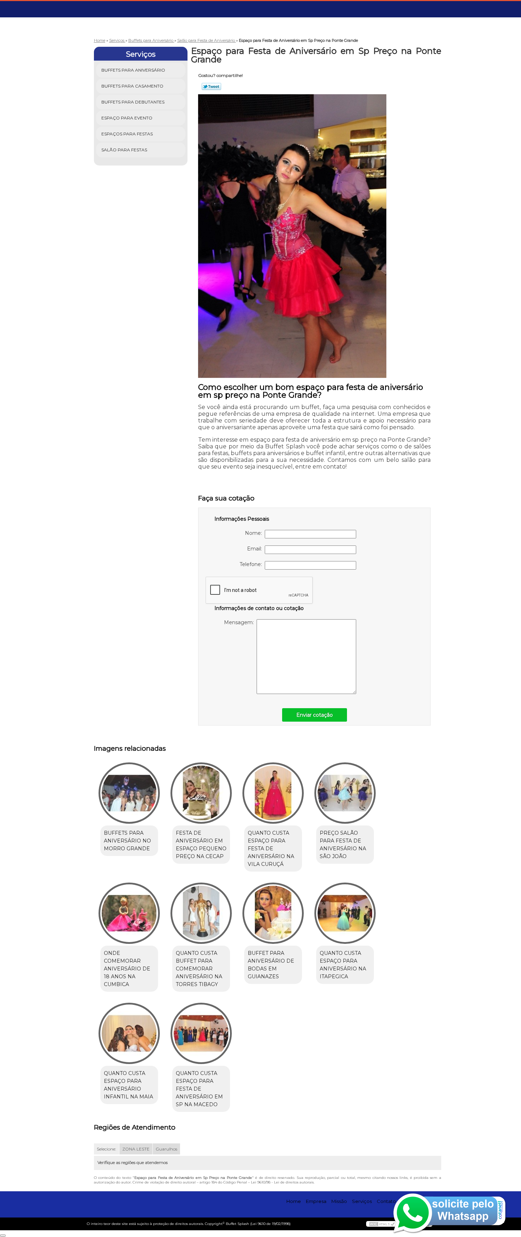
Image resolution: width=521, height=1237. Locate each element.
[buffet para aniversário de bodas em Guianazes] (273, 913)
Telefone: (252, 564)
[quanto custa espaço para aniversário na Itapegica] (345, 913)
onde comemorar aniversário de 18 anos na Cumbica (127, 968)
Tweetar (211, 86)
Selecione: (106, 1149)
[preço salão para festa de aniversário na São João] (345, 793)
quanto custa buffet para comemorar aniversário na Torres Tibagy (199, 968)
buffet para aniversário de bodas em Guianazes (271, 965)
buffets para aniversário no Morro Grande (127, 841)
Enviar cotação (314, 715)
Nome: (255, 533)
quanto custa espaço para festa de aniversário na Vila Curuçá (271, 848)
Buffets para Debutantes (132, 102)
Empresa (316, 1201)
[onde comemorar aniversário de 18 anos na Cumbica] (129, 913)
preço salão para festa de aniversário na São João (343, 845)
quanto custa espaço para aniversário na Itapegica (343, 965)
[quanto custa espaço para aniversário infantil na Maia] (129, 1033)
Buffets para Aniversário (133, 70)
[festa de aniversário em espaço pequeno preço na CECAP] (201, 793)
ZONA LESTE (136, 1149)
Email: (256, 548)
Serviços (141, 54)
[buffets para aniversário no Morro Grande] (129, 793)
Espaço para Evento (126, 118)
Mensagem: (240, 622)
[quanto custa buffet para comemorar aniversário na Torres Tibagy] (201, 913)
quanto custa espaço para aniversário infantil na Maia (128, 1085)
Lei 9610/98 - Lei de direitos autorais (282, 1182)
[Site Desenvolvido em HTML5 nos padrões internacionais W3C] (382, 1224)
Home (293, 1201)
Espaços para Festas (127, 133)
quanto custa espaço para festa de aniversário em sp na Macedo (199, 1089)
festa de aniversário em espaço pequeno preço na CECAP (201, 845)
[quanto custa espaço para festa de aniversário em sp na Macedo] (201, 1033)
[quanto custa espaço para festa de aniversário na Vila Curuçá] (273, 793)
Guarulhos (166, 1149)
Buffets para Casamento (132, 86)
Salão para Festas (124, 149)
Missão (339, 1201)
